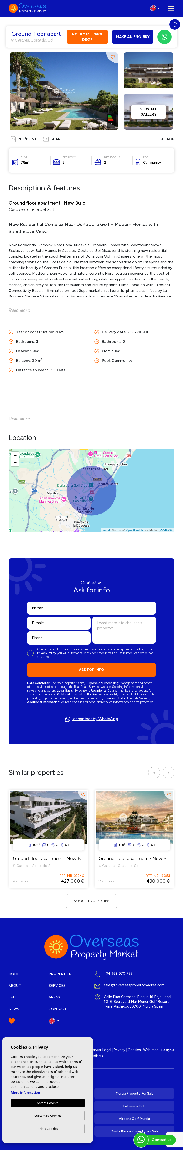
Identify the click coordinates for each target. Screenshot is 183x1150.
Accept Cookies (47, 1103)
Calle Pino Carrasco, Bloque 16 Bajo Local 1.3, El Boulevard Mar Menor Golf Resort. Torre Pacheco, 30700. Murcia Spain (137, 1001)
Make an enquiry (133, 37)
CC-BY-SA (166, 530)
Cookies (134, 1050)
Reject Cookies (47, 1128)
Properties (60, 974)
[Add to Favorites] (112, 57)
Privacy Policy (47, 653)
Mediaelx (96, 1056)
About (15, 986)
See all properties (91, 901)
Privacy (119, 1050)
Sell (13, 997)
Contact (57, 1009)
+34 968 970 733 (118, 973)
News (14, 1009)
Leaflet (106, 530)
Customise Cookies (47, 1115)
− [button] (15, 462)
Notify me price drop (87, 37)
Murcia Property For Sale (134, 1093)
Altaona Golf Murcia (134, 1119)
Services (57, 986)
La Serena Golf (134, 1106)
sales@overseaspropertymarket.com (134, 985)
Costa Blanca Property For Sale (134, 1131)
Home (14, 974)
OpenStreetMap (135, 530)
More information (25, 1092)
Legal (106, 1050)
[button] (53, 139)
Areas (54, 997)
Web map (151, 1050)
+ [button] (15, 455)
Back (169, 139)
